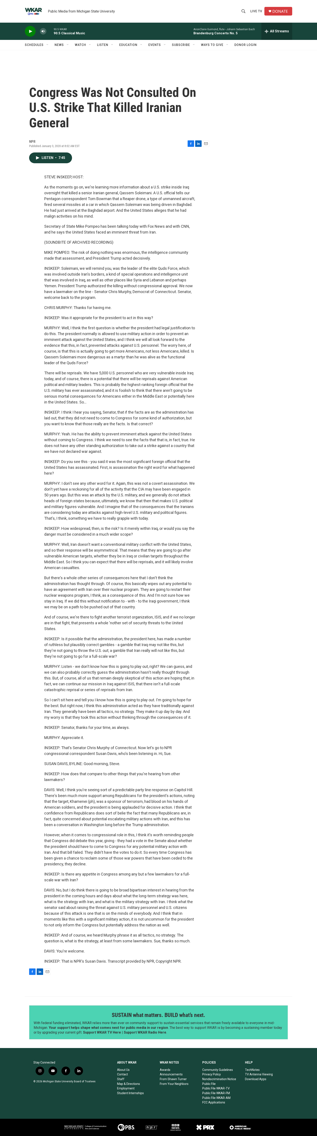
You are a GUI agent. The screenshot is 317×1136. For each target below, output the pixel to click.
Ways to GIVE (212, 45)
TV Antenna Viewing (259, 1074)
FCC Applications (213, 1102)
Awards (165, 1070)
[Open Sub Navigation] (47, 44)
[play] (30, 31)
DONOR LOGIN (245, 45)
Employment (126, 1088)
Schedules (34, 45)
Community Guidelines (217, 1070)
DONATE (280, 11)
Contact (122, 1074)
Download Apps (255, 1079)
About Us (123, 1070)
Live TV (256, 11)
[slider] (50, 31)
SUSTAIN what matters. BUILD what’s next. (158, 1015)
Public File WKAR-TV (216, 1088)
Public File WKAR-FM (216, 1093)
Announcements (171, 1074)
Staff (120, 1079)
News (59, 45)
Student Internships (130, 1093)
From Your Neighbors (174, 1084)
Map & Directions (128, 1084)
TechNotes (252, 1070)
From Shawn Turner (173, 1079)
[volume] (43, 31)
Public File (209, 1084)
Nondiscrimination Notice (219, 1079)
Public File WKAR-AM (216, 1098)
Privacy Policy (211, 1074)
